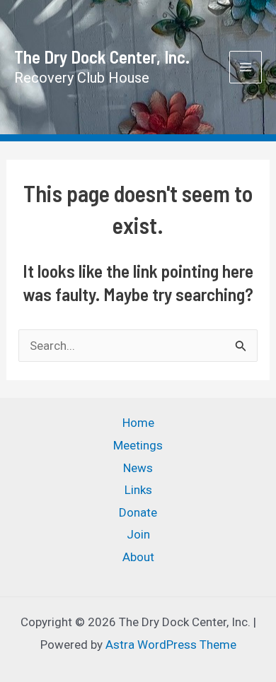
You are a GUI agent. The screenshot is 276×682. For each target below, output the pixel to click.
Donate (138, 512)
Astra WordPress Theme (170, 644)
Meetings (138, 445)
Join (138, 534)
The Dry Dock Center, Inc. (102, 56)
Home (138, 423)
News (138, 468)
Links (138, 490)
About (138, 557)
